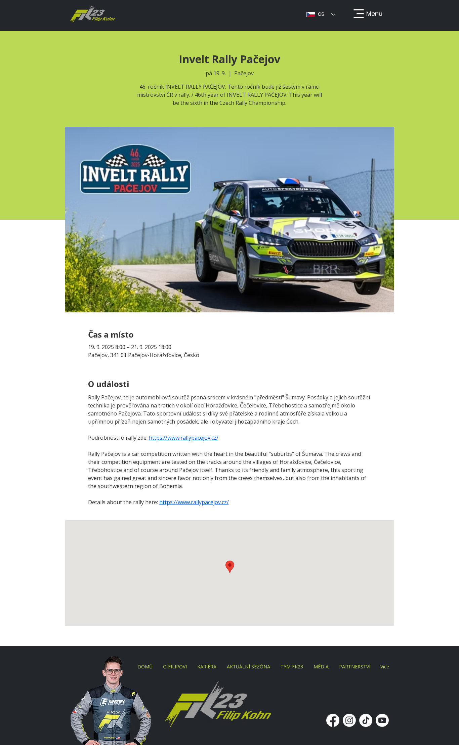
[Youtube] (382, 720)
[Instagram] (349, 720)
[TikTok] (365, 720)
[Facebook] (332, 720)
